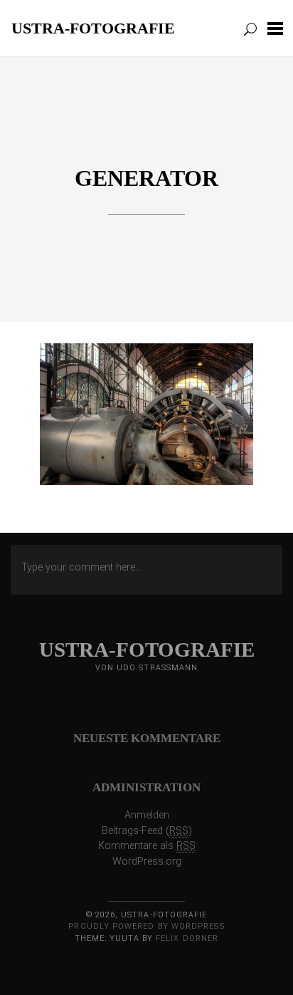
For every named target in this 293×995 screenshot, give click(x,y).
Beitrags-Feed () (147, 831)
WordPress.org (146, 861)
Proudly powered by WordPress (146, 926)
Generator (146, 178)
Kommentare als (147, 846)
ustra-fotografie (93, 27)
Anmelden (146, 815)
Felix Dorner (187, 938)
